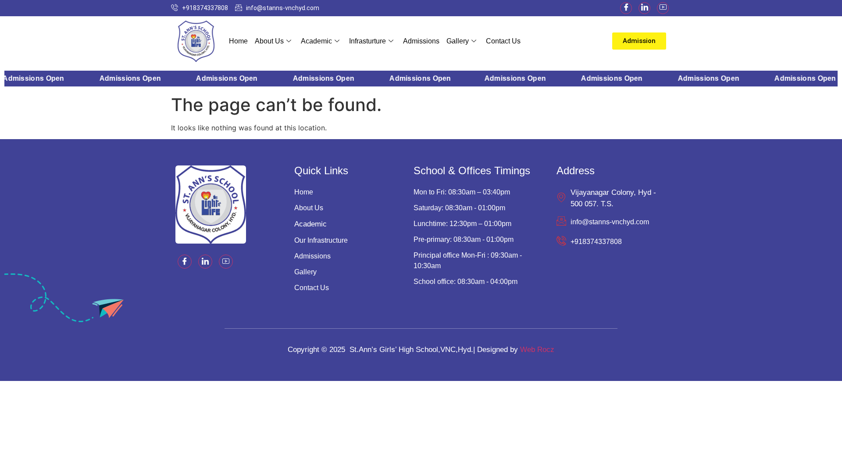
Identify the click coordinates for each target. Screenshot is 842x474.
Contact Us (503, 41)
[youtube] (663, 8)
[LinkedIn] (644, 8)
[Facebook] (626, 8)
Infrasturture (367, 41)
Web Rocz (537, 349)
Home (238, 41)
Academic (316, 41)
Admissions (421, 41)
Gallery (457, 41)
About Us (269, 41)
